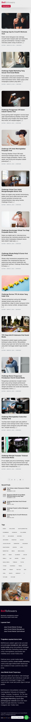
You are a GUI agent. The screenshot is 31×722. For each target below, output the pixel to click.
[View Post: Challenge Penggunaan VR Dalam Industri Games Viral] (15, 99)
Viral (4, 573)
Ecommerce (6, 532)
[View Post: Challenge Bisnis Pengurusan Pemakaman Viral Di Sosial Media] (15, 365)
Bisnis (4, 528)
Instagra (19, 536)
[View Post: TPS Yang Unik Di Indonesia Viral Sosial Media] (15, 324)
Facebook (14, 532)
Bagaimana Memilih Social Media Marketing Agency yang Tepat (16, 495)
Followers (23, 532)
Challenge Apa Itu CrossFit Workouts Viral (17, 515)
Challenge (12, 528)
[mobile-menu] (13, 6)
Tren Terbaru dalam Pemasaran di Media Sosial (18, 488)
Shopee (16, 558)
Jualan (22, 539)
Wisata (10, 573)
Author (3, 45)
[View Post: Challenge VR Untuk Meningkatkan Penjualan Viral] (15, 138)
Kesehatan (16, 543)
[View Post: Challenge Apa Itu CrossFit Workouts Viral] (15, 21)
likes (21, 547)
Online (25, 554)
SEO (10, 558)
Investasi (14, 539)
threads (15, 562)
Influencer (11, 536)
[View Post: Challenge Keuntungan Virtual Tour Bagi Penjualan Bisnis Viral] (15, 219)
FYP (4, 536)
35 (20, 479)
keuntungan (6, 547)
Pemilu (4, 558)
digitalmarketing (22, 528)
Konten (15, 547)
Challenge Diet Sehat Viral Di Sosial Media (16, 502)
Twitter (18, 569)
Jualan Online (6, 543)
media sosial (21, 550)
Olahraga (17, 554)
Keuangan (25, 543)
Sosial (23, 558)
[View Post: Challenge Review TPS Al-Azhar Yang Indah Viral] (15, 283)
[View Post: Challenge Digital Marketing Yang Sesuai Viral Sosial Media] (15, 60)
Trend (4, 569)
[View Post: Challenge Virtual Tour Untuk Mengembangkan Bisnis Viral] (15, 178)
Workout (18, 573)
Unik (25, 569)
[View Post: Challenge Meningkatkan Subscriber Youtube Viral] (15, 406)
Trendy (11, 569)
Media (13, 550)
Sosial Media (6, 562)
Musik (10, 554)
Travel (20, 565)
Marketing (5, 550)
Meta (4, 554)
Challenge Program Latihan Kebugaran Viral (17, 508)
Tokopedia (12, 565)
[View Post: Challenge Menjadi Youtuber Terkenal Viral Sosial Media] (15, 445)
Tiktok (22, 562)
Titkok (4, 565)
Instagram (5, 539)
